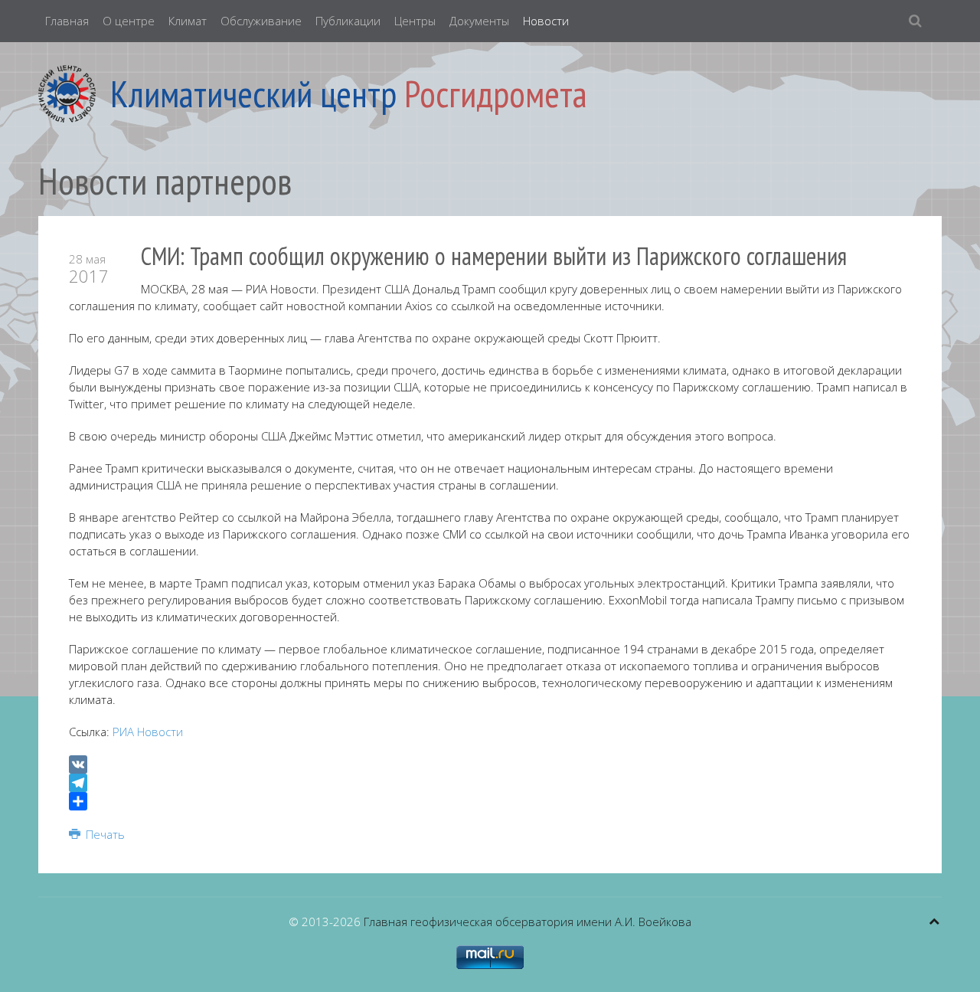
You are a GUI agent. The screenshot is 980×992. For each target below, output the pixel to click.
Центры (415, 20)
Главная (67, 20)
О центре (129, 20)
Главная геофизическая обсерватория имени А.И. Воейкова (527, 921)
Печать (104, 834)
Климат (187, 20)
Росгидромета (495, 93)
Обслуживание (261, 20)
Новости (546, 20)
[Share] (490, 801)
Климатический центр (253, 93)
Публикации (348, 20)
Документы (479, 20)
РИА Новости (148, 731)
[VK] (490, 764)
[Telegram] (490, 783)
